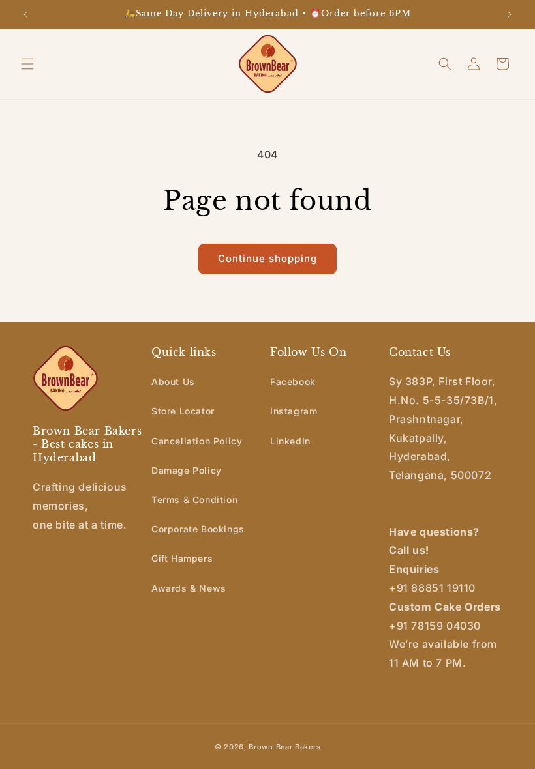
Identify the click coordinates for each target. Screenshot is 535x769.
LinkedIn (290, 440)
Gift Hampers (182, 558)
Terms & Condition (194, 499)
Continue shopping (267, 258)
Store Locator (183, 410)
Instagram (293, 410)
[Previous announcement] (25, 14)
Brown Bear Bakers (284, 746)
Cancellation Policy (196, 440)
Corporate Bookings (198, 528)
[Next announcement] (509, 14)
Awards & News (188, 588)
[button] (27, 64)
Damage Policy (186, 470)
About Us (173, 381)
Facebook (293, 381)
